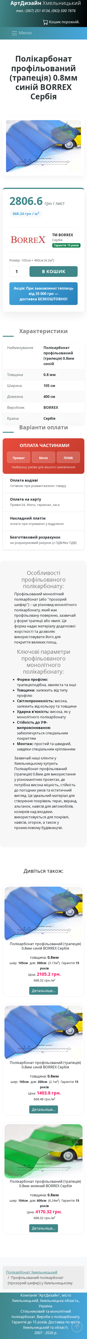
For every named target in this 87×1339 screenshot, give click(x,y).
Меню (25, 33)
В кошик (53, 271)
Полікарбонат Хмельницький (31, 1272)
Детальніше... (43, 990)
